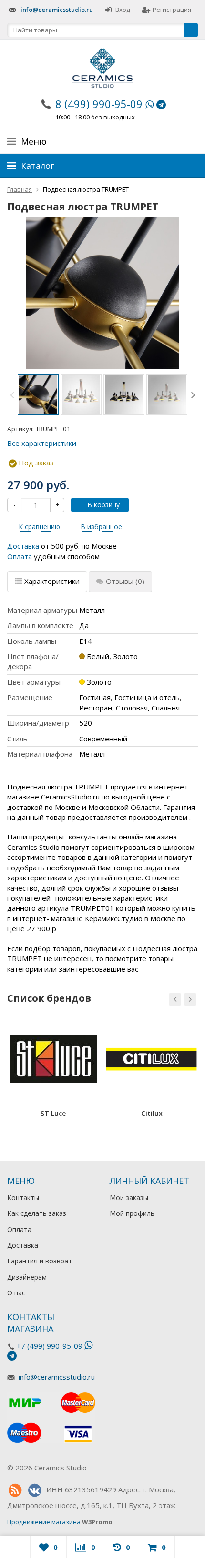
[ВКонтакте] (34, 1490)
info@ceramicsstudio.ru (56, 9)
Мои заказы (129, 1197)
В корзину (103, 504)
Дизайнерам (27, 1277)
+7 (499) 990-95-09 (49, 1346)
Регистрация (172, 9)
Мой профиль (132, 1213)
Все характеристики (41, 443)
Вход (122, 9)
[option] (38, 394)
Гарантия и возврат (39, 1260)
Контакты (23, 1197)
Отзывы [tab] (125, 581)
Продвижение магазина (44, 1522)
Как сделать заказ (36, 1213)
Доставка (23, 546)
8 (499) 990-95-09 (99, 104)
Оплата (19, 556)
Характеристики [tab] (52, 581)
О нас (16, 1292)
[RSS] (14, 1490)
